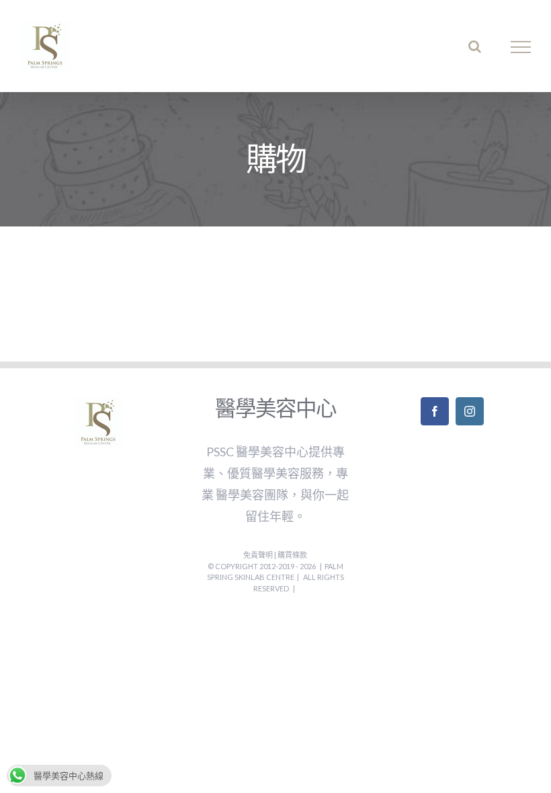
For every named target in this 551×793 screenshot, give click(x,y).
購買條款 (292, 554)
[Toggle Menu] (521, 47)
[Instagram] (470, 411)
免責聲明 (258, 554)
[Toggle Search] (474, 46)
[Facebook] (435, 411)
